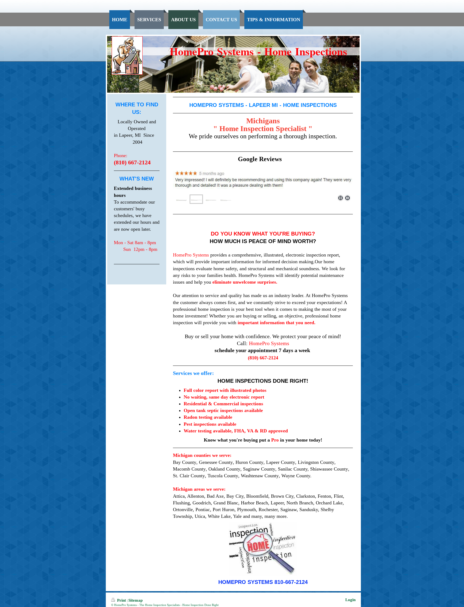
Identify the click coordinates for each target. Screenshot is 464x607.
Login (350, 600)
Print (121, 600)
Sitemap (135, 600)
